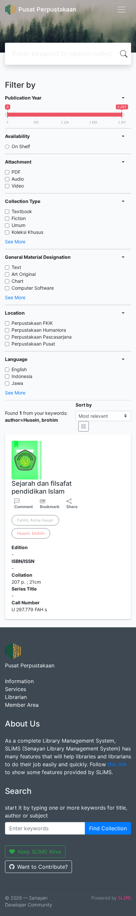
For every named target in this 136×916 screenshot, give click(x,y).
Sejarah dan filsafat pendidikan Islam (42, 487)
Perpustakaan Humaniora (39, 330)
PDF (16, 172)
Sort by (84, 405)
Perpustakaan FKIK (32, 323)
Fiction (19, 218)
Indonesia (22, 376)
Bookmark (49, 506)
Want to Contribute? (42, 866)
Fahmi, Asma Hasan (35, 520)
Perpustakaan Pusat (33, 343)
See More (15, 241)
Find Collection (108, 828)
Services (15, 689)
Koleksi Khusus (27, 232)
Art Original (24, 274)
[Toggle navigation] (121, 9)
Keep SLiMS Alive (39, 851)
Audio (18, 179)
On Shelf (21, 146)
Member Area (22, 705)
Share (72, 506)
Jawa (17, 383)
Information (19, 681)
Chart (17, 281)
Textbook (22, 211)
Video (18, 186)
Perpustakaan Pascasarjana (42, 337)
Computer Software (33, 288)
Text (16, 267)
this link (117, 764)
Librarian (16, 697)
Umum (18, 225)
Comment (23, 506)
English (19, 369)
